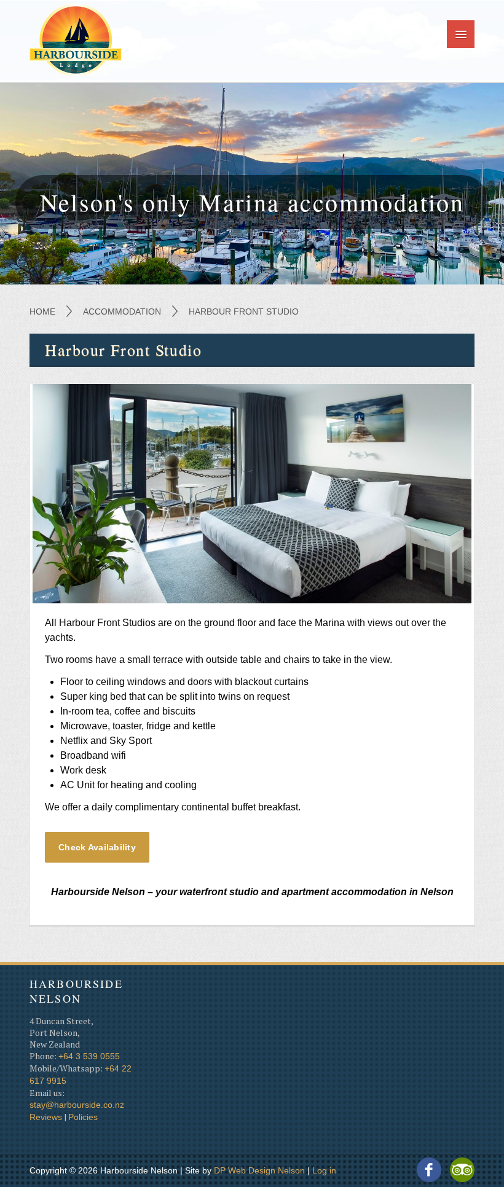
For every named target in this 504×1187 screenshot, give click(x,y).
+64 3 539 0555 (89, 1056)
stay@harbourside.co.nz (77, 1105)
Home (42, 311)
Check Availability (97, 847)
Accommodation (122, 311)
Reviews (46, 1117)
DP (220, 1170)
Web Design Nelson (266, 1170)
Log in (324, 1170)
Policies (83, 1117)
